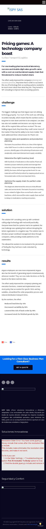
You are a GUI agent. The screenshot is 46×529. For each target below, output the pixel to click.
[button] (44, 2)
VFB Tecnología (32, 524)
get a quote (22, 367)
